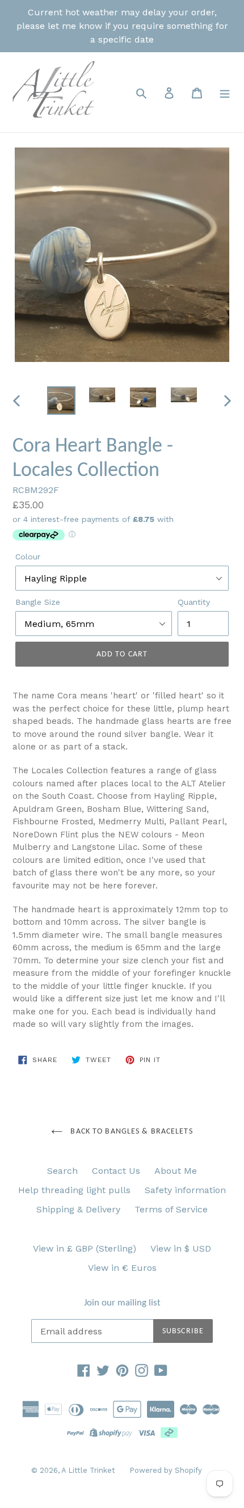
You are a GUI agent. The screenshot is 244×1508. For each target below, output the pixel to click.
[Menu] (224, 92)
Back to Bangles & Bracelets (130, 1131)
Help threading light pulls (74, 1190)
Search (62, 1170)
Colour (27, 556)
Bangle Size (37, 601)
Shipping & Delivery (78, 1209)
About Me (175, 1170)
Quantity (194, 601)
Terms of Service (171, 1209)
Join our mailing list (122, 1303)
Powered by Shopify (165, 1470)
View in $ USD (180, 1248)
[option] (61, 401)
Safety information (185, 1190)
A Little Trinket (88, 1470)
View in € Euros (122, 1267)
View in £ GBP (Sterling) (84, 1248)
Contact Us (116, 1170)
